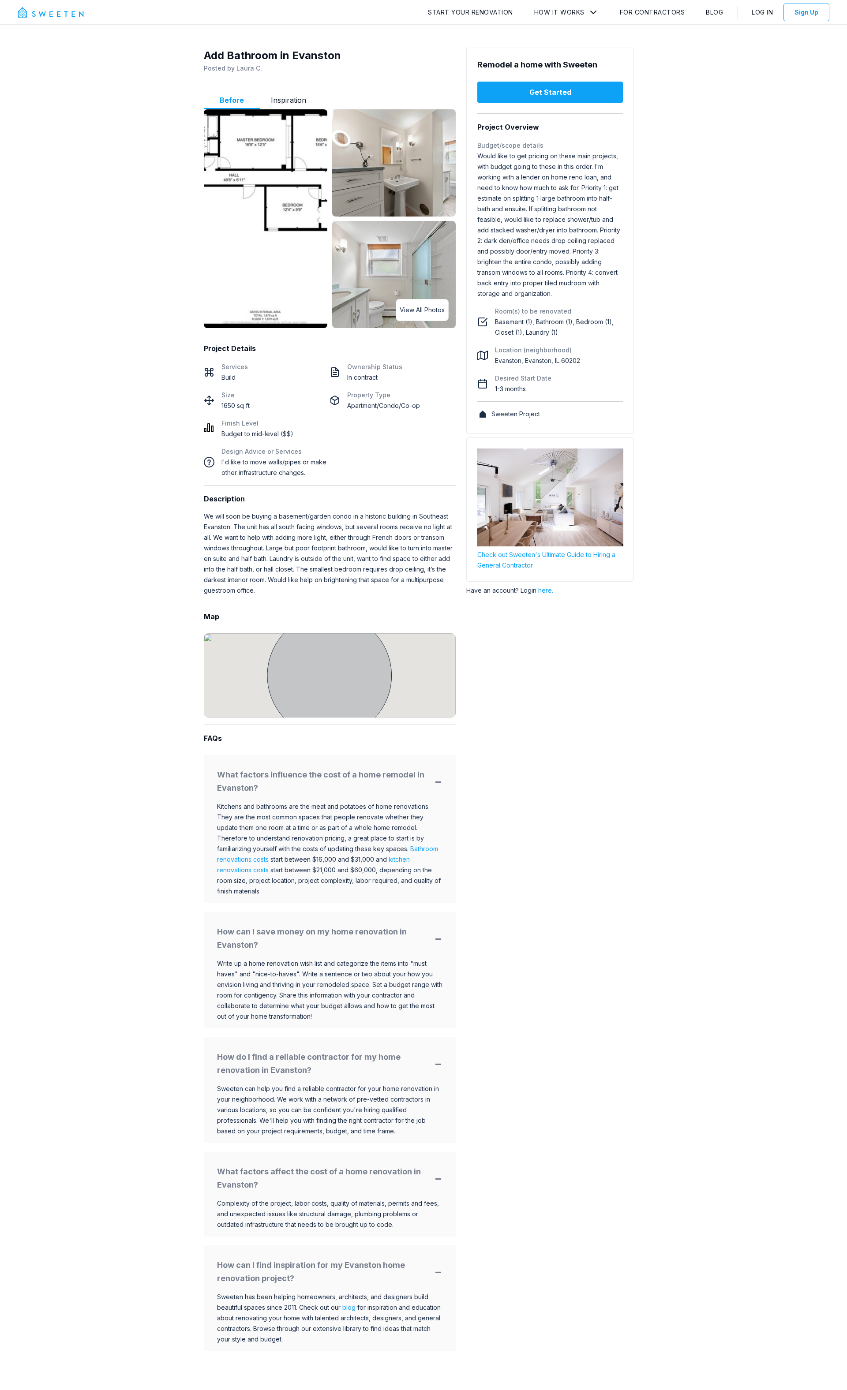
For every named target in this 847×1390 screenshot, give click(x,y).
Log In (762, 12)
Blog (714, 12)
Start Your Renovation (470, 12)
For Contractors (652, 12)
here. (545, 590)
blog (349, 1307)
